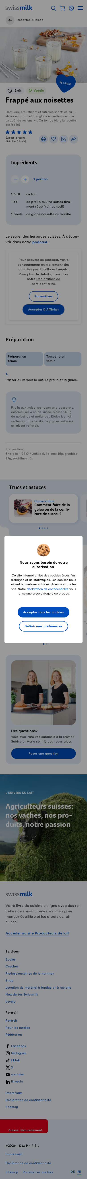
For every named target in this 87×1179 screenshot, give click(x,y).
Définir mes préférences (43, 626)
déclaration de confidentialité (47, 589)
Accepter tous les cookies (43, 612)
